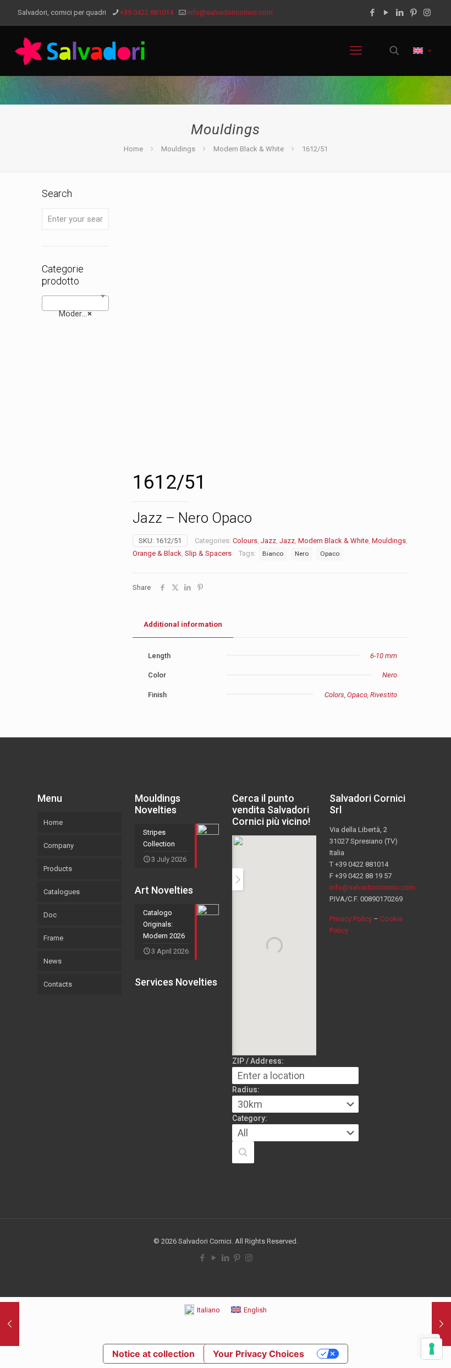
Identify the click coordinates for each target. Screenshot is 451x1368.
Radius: (246, 1089)
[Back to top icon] (398, 1345)
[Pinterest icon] (413, 13)
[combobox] (75, 303)
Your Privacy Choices (258, 1353)
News (52, 961)
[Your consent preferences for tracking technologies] (431, 1348)
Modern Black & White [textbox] (77, 314)
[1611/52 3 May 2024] (9, 1324)
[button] (243, 1152)
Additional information (183, 624)
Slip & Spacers (208, 553)
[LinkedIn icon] (399, 13)
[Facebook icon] (372, 13)
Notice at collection (153, 1353)
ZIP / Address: (258, 1061)
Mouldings (178, 149)
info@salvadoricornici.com (230, 12)
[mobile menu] (355, 50)
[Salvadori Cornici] (82, 50)
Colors (334, 695)
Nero (302, 553)
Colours (245, 541)
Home (133, 149)
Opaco (329, 553)
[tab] (183, 624)
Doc (50, 915)
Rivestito (383, 695)
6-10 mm (383, 656)
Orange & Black (157, 553)
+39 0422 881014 (146, 12)
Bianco (272, 553)
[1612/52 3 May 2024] (441, 1324)
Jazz (268, 541)
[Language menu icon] (422, 51)
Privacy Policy (350, 919)
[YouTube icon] (386, 13)
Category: (249, 1118)
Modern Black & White (248, 149)
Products (57, 868)
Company (58, 845)
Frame (53, 938)
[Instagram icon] (427, 13)
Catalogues (61, 892)
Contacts (57, 984)
